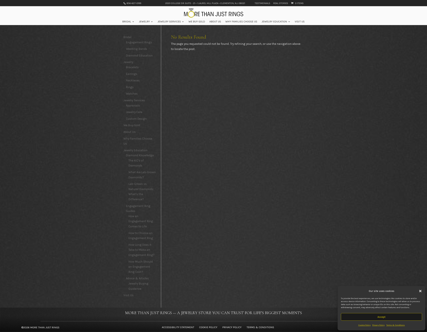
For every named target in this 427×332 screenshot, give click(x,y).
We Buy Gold (196, 21)
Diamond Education (139, 55)
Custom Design (136, 119)
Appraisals (133, 105)
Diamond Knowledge (140, 155)
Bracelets (132, 67)
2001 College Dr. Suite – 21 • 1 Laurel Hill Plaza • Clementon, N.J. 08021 (205, 3)
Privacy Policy (378, 325)
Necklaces (133, 80)
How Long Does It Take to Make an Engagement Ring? (141, 250)
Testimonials (262, 3)
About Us (215, 21)
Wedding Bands (136, 49)
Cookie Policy (364, 325)
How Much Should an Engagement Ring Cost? (140, 267)
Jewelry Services (169, 21)
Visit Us (300, 21)
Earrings (131, 74)
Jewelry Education (274, 21)
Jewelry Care (134, 112)
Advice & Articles (137, 278)
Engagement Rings (139, 42)
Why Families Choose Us (241, 21)
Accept (381, 316)
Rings (130, 87)
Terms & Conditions (395, 325)
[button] (420, 291)
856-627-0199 (133, 3)
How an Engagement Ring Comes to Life (140, 221)
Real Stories (280, 3)
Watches (132, 93)
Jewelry (144, 21)
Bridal (126, 21)
